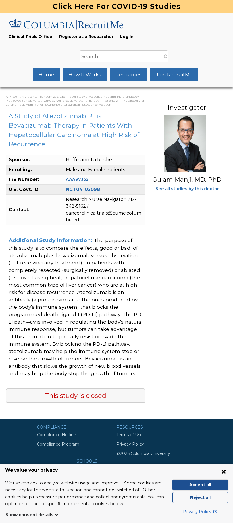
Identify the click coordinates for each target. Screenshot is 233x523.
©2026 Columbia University (143, 453)
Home (46, 74)
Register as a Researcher (86, 36)
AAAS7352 (77, 179)
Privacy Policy (130, 444)
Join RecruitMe (174, 74)
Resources (128, 74)
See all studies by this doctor (187, 188)
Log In (127, 36)
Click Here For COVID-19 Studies (117, 6)
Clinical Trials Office (30, 36)
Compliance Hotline (56, 434)
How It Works (84, 74)
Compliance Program (58, 444)
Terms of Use (129, 434)
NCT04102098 (83, 189)
